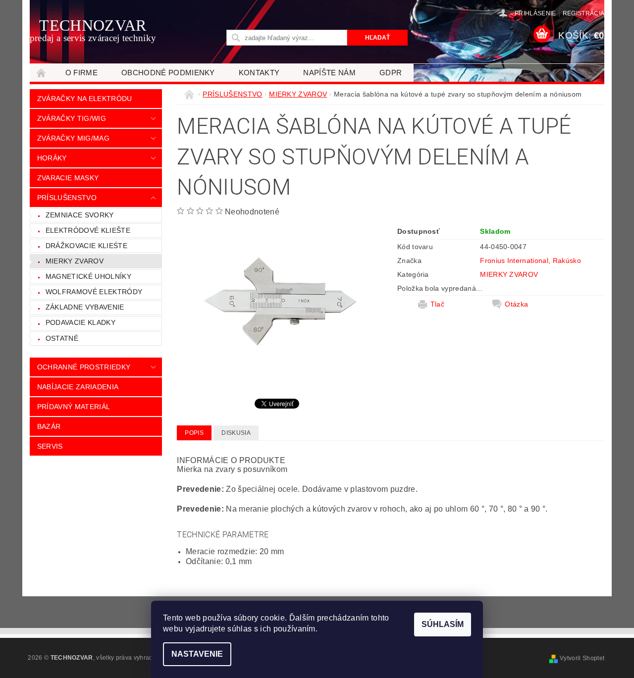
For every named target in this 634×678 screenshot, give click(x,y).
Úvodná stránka (41, 72)
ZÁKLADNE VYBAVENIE (85, 307)
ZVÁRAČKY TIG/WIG (71, 118)
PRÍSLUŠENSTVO (67, 198)
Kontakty (259, 72)
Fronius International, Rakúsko (530, 260)
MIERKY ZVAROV (75, 261)
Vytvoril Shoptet (582, 658)
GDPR (390, 72)
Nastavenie (197, 654)
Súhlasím (443, 624)
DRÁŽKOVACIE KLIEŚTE (86, 246)
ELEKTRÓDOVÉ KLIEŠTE (88, 230)
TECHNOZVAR (93, 29)
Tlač (437, 304)
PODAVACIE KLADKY (80, 322)
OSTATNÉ (62, 338)
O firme (81, 72)
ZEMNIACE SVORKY (80, 215)
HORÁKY (52, 158)
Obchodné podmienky (168, 72)
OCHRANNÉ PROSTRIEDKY (83, 367)
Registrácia (584, 13)
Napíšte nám (329, 72)
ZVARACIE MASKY (68, 178)
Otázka (516, 304)
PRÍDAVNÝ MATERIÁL (73, 407)
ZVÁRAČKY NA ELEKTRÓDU (84, 99)
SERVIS (50, 446)
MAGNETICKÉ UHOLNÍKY (88, 276)
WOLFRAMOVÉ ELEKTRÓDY (94, 292)
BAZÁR (49, 426)
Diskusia (236, 432)
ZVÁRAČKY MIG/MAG (73, 138)
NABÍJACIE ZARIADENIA (77, 387)
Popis (194, 432)
